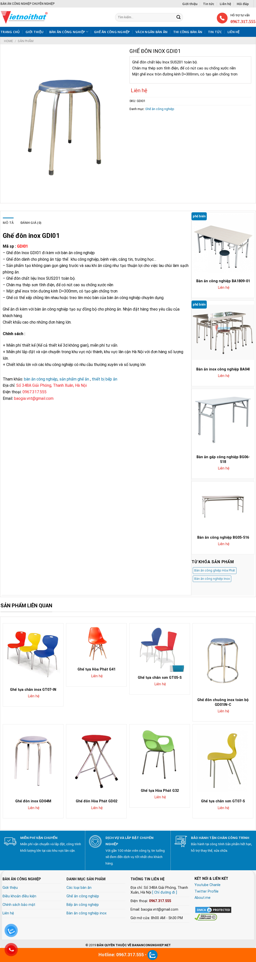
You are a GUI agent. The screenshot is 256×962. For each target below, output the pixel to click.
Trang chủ (10, 32)
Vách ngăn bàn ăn (152, 32)
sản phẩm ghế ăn (74, 379)
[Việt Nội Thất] (41, 17)
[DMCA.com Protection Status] (213, 909)
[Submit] (178, 17)
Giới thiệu (190, 4)
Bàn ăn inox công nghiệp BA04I (223, 369)
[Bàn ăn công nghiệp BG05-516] (223, 507)
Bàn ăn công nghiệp (67, 32)
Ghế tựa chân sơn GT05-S (160, 678)
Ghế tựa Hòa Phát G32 (160, 791)
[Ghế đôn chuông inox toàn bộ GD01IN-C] (223, 659)
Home (8, 41)
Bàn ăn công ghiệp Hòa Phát (214, 570)
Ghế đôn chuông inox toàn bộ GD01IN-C (222, 702)
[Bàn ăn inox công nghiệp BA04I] (223, 332)
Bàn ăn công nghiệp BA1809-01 (223, 281)
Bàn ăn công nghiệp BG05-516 (223, 537)
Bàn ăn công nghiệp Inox (212, 579)
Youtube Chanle (207, 885)
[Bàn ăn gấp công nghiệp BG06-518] (223, 420)
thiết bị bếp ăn (104, 379)
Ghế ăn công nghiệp (112, 32)
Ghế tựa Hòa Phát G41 (97, 669)
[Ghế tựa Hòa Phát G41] (96, 643)
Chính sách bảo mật (18, 905)
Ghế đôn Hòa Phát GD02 (96, 801)
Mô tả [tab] (8, 222)
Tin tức (208, 4)
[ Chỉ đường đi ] (164, 892)
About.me (202, 898)
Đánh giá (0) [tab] (30, 222)
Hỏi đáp (243, 4)
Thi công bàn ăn (187, 32)
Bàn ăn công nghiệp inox (86, 913)
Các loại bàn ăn (79, 888)
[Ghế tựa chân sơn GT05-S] (160, 647)
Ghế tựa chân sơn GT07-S (223, 801)
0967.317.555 (160, 901)
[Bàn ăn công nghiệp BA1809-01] (223, 244)
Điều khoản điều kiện (19, 896)
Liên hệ (225, 4)
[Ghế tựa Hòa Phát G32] (160, 754)
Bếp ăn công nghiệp (82, 905)
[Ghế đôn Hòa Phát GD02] (96, 760)
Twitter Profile (206, 891)
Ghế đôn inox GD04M (33, 801)
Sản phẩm (26, 41)
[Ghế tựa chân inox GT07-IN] (33, 653)
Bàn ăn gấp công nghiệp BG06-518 (223, 459)
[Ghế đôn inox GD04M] (33, 760)
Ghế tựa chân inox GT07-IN (33, 690)
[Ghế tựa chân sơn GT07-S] (223, 760)
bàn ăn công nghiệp (41, 379)
